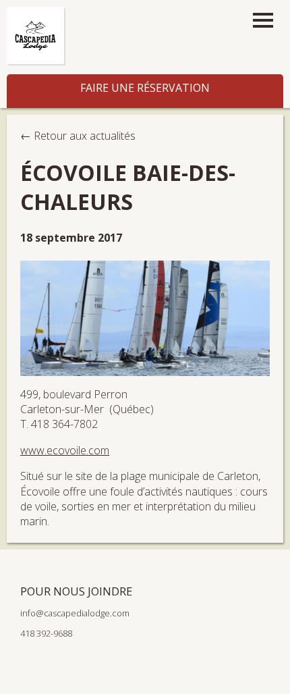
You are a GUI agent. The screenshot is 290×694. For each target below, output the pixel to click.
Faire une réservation (145, 87)
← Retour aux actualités (78, 135)
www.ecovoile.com (64, 450)
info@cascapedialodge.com (74, 613)
